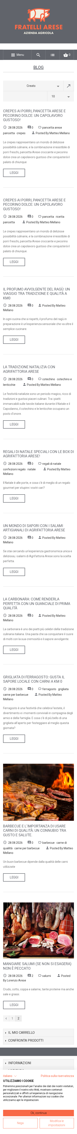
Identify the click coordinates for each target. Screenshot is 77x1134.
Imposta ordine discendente (69, 86)
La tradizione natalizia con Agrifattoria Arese (29, 369)
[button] (10, 1076)
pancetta (9, 133)
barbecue (48, 842)
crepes (21, 133)
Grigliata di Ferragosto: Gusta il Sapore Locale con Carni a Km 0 (34, 679)
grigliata (63, 689)
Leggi (14, 173)
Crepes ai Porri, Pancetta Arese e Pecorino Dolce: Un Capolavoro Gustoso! (34, 115)
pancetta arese (52, 127)
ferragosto (49, 689)
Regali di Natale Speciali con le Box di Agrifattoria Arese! (38, 453)
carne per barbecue (15, 694)
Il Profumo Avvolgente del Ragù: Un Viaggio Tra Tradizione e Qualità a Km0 (36, 293)
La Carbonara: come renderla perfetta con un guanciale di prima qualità (36, 603)
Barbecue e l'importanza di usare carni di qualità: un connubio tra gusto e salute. (34, 830)
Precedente (6, 1018)
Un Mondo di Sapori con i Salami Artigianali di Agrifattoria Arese (34, 527)
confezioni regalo (14, 469)
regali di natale (51, 463)
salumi (46, 975)
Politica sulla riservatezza (57, 1076)
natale (32, 469)
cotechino (48, 379)
